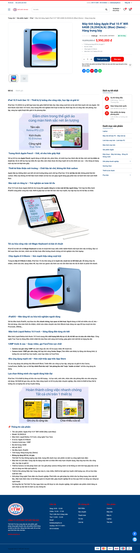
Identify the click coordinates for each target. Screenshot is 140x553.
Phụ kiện (106, 175)
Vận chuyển (82, 512)
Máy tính (110, 512)
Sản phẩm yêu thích (20, 2)
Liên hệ (80, 522)
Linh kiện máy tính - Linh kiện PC (114, 140)
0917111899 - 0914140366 (99, 2)
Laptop (105, 131)
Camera (109, 508)
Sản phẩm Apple (108, 150)
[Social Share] (84, 71)
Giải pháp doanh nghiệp (111, 161)
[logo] (20, 9)
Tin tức (80, 519)
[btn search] (106, 9)
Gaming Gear (107, 166)
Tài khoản (10, 2)
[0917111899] (135, 539)
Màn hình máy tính (109, 145)
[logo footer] (24, 509)
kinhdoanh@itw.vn (115, 2)
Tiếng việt (127, 2)
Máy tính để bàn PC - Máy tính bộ (114, 136)
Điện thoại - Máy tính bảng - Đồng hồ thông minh (115, 155)
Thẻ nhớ (109, 522)
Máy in (109, 515)
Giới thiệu (81, 508)
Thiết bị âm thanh (109, 170)
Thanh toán (82, 515)
